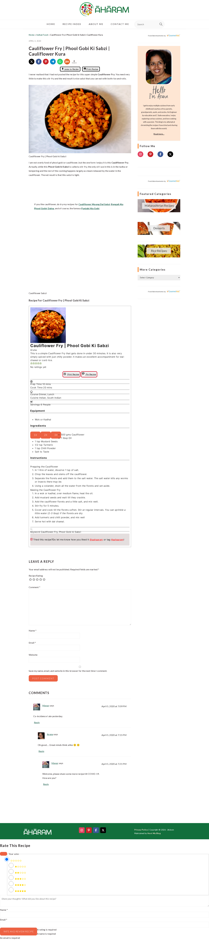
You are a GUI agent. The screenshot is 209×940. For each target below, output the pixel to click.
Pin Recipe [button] (90, 374)
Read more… (159, 134)
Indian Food (42, 35)
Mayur (45, 705)
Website (33, 654)
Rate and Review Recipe (19, 931)
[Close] (3, 854)
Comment (34, 587)
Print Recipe (92, 69)
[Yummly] (67, 61)
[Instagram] (140, 154)
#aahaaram (117, 539)
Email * (3, 919)
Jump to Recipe (71, 69)
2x (45, 434)
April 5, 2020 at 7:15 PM (114, 735)
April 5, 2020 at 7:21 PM (114, 763)
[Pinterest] (46, 61)
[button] (31, 363)
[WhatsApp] (60, 61)
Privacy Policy (141, 830)
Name (32, 630)
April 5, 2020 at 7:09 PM (114, 706)
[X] (31, 61)
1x (35, 434)
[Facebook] (39, 61)
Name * (4, 909)
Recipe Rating (36, 575)
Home (31, 35)
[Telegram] (53, 61)
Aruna (50, 734)
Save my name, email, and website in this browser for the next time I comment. (68, 670)
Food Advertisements (156, 36)
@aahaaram (96, 539)
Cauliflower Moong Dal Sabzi (94, 204)
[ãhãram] (104, 14)
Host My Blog (154, 833)
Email (32, 642)
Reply (37, 722)
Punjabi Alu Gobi (90, 208)
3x (55, 434)
